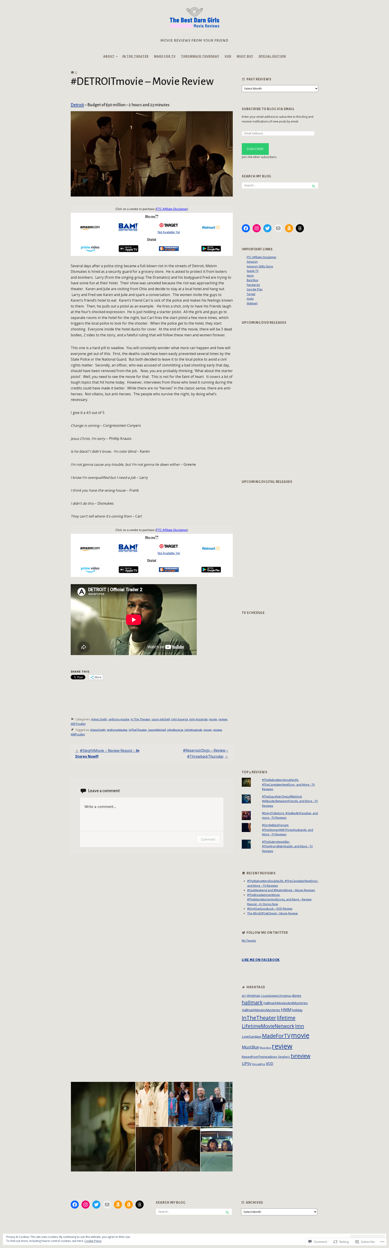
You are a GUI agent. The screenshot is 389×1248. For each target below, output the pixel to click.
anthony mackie (119, 719)
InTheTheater (138, 730)
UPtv (246, 1063)
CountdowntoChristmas (276, 996)
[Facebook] (246, 228)
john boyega (179, 719)
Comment (208, 839)
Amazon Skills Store (260, 266)
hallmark (252, 1002)
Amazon (252, 262)
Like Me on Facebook (261, 960)
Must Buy (245, 56)
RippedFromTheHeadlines (259, 1057)
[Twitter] (267, 228)
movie (213, 719)
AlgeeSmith (98, 730)
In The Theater (135, 56)
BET (244, 995)
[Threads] (300, 228)
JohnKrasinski (193, 730)
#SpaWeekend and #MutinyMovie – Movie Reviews (281, 890)
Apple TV (252, 271)
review (222, 719)
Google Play (254, 289)
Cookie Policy (93, 1241)
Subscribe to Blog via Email (268, 109)
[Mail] (278, 228)
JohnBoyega (175, 730)
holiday (297, 1010)
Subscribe (255, 149)
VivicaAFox (258, 1064)
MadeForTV (276, 1035)
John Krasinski (198, 719)
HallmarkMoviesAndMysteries (285, 1003)
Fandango (253, 285)
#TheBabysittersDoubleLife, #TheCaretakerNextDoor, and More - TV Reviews (288, 784)
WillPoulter (78, 734)
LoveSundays (251, 1036)
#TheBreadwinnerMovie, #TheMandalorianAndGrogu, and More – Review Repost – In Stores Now (279, 899)
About (109, 56)
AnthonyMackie (117, 730)
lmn (299, 1026)
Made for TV (165, 56)
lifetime (286, 1017)
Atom (250, 276)
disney (296, 995)
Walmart (252, 303)
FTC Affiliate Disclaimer (261, 257)
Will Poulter (78, 724)
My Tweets (249, 941)
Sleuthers (284, 1056)
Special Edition (272, 56)
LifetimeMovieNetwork (268, 1026)
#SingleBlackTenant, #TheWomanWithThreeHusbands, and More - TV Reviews (287, 829)
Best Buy (252, 280)
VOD (228, 56)
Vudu (250, 299)
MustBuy (250, 1047)
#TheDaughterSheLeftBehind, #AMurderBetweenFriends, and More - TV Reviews (290, 801)
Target (251, 294)
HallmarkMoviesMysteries (261, 1010)
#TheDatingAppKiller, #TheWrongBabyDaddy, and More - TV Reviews (287, 846)
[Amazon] (289, 228)
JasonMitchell (157, 730)
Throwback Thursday (200, 56)
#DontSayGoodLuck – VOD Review (269, 909)
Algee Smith (99, 719)
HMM (286, 1009)
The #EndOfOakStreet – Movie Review (272, 913)
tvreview (300, 1055)
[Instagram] (257, 228)
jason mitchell (161, 719)
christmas (253, 995)
